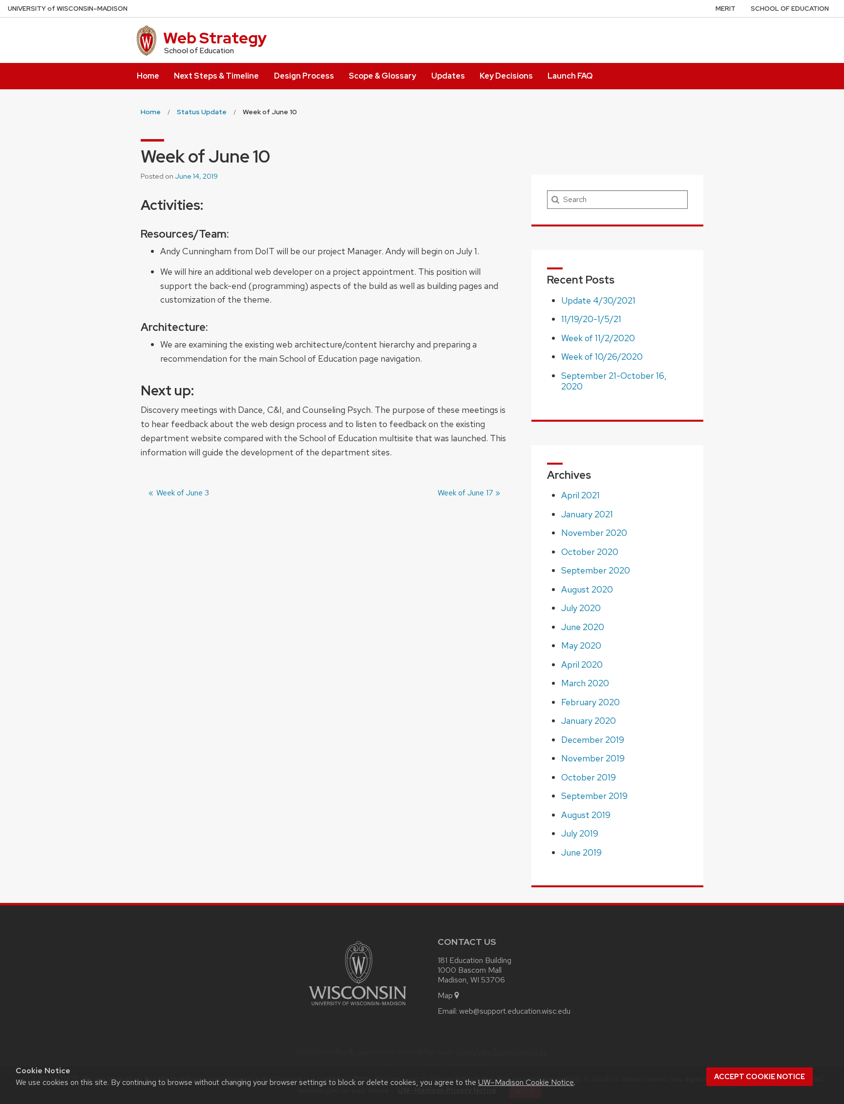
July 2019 (579, 833)
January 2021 (587, 514)
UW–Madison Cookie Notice (526, 1082)
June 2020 (582, 627)
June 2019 (581, 852)
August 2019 (586, 814)
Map (445, 995)
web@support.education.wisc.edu (514, 1011)
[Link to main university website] (357, 1007)
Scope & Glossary (382, 76)
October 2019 (588, 777)
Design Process (304, 76)
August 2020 (587, 589)
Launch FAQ (570, 76)
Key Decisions (506, 76)
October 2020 (589, 551)
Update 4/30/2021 (598, 300)
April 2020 (582, 664)
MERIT (726, 8)
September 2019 (594, 795)
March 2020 (585, 683)
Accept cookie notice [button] (759, 1077)
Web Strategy (215, 37)
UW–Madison (67, 8)
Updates (448, 76)
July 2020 (581, 607)
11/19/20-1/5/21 (591, 319)
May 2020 (581, 645)
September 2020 (595, 570)
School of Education (790, 8)
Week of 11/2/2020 (598, 338)
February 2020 (590, 702)
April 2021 (580, 495)
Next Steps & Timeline (216, 76)
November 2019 (593, 758)
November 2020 (594, 532)
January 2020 (588, 720)
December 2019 (592, 739)
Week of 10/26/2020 (602, 356)
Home (148, 76)
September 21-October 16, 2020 (614, 381)
